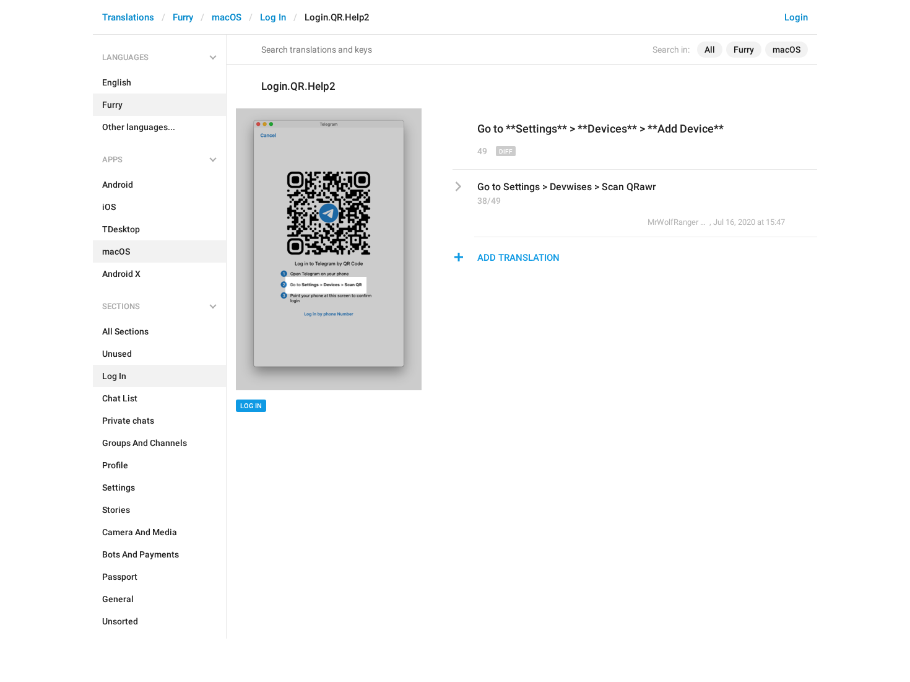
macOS (226, 17)
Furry (183, 17)
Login (796, 17)
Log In (273, 17)
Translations (128, 17)
